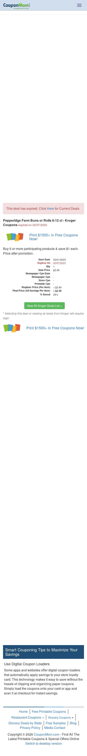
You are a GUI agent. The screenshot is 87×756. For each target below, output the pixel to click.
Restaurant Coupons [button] (26, 717)
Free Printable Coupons (49, 711)
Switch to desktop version (43, 743)
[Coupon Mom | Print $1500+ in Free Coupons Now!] (15, 237)
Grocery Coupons (59, 717)
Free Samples (56, 723)
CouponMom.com (46, 734)
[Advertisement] (43, 60)
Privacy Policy (30, 727)
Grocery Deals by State (25, 723)
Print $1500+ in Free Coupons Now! (53, 236)
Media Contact (54, 727)
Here (50, 208)
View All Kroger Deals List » (44, 306)
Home (23, 711)
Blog (73, 723)
